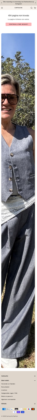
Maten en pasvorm (7, 396)
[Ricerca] (31, 8)
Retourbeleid (5, 387)
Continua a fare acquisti (18, 24)
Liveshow (4, 390)
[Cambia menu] (2, 8)
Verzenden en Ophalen (8, 384)
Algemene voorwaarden (8, 399)
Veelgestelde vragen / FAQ (9, 393)
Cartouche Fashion (12, 416)
